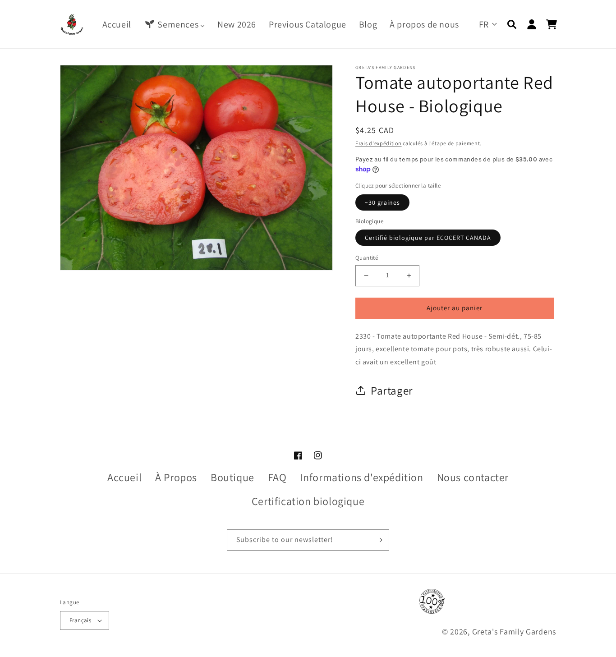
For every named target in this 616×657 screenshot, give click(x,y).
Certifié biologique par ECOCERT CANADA (428, 238)
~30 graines (382, 202)
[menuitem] (117, 24)
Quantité (366, 258)
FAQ (277, 477)
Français (80, 620)
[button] (512, 24)
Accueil (124, 477)
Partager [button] (392, 390)
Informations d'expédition (361, 477)
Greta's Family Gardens (514, 631)
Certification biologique (308, 501)
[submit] (379, 540)
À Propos (176, 477)
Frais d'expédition (378, 143)
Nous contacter (473, 477)
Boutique (232, 477)
